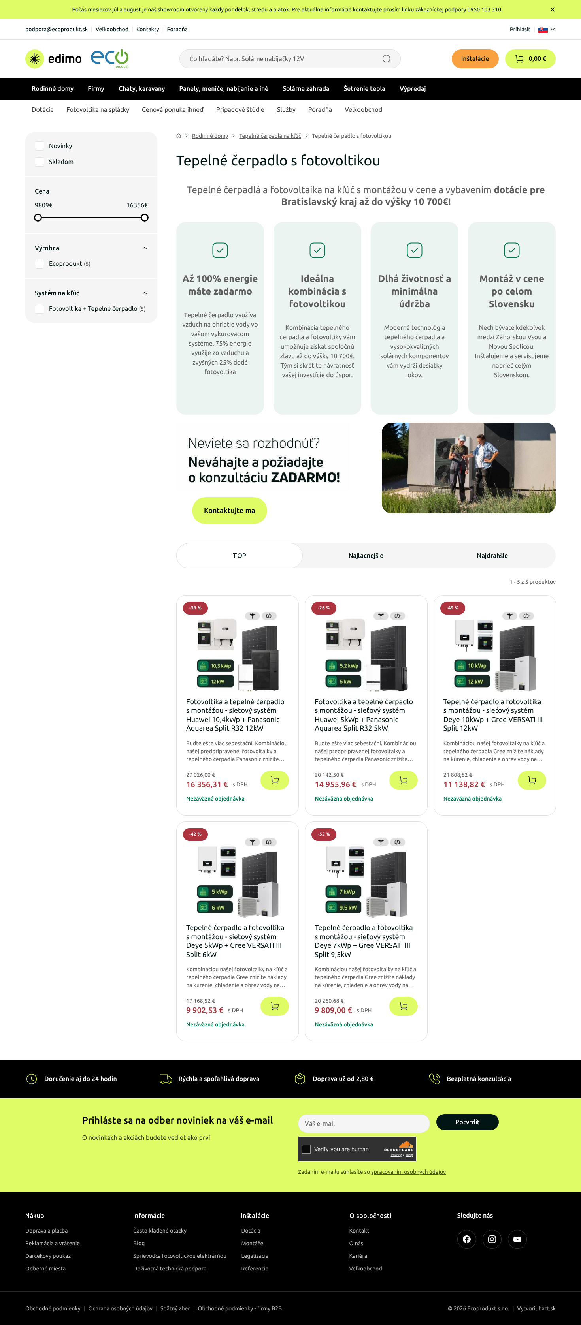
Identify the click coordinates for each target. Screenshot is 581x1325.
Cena (42, 191)
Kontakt (359, 1230)
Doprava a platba (46, 1230)
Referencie (254, 1268)
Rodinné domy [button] (53, 88)
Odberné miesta (45, 1268)
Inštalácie (475, 58)
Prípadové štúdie (240, 109)
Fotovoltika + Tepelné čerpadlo (97, 308)
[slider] (38, 218)
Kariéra (358, 1256)
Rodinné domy (210, 136)
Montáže (252, 1243)
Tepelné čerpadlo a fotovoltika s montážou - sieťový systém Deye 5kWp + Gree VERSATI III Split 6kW (235, 941)
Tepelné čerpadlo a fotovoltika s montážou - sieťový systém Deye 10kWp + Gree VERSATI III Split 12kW (493, 715)
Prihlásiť (520, 29)
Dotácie (43, 109)
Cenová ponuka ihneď (173, 109)
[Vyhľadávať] (386, 59)
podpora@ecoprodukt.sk (56, 29)
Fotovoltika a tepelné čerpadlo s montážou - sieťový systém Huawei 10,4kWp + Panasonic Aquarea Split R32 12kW (235, 715)
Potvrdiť (467, 1122)
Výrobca (47, 248)
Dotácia (250, 1230)
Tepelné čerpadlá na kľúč (270, 136)
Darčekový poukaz (48, 1256)
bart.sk (547, 1308)
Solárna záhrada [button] (306, 88)
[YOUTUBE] (517, 1239)
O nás (356, 1243)
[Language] (547, 29)
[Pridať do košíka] (274, 780)
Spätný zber (175, 1308)
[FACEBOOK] (466, 1239)
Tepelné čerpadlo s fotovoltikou (352, 136)
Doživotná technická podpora (169, 1268)
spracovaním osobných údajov (409, 1172)
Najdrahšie (492, 555)
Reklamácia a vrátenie (52, 1243)
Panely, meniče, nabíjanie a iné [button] (224, 88)
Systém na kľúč (57, 293)
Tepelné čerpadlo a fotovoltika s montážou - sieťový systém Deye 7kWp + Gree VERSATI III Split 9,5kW (364, 941)
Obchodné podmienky (53, 1308)
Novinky (60, 146)
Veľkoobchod (112, 29)
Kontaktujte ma (229, 511)
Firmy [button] (96, 88)
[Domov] (76, 58)
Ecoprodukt (70, 263)
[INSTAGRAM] (492, 1239)
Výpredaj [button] (413, 88)
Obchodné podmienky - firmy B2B (240, 1308)
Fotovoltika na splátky (97, 109)
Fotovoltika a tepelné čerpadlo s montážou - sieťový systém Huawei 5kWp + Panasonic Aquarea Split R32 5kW (364, 715)
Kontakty (147, 29)
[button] (519, 58)
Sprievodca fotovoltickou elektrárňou (179, 1256)
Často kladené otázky (160, 1230)
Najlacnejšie (366, 555)
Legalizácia (254, 1256)
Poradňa (177, 29)
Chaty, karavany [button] (142, 88)
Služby (286, 109)
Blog (139, 1243)
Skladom (61, 161)
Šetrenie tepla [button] (364, 88)
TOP (239, 555)
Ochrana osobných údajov (121, 1308)
